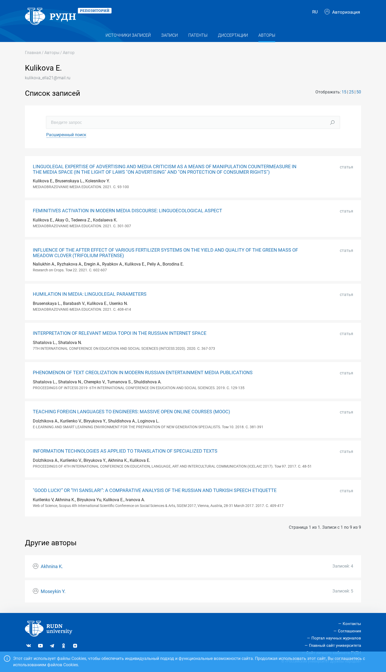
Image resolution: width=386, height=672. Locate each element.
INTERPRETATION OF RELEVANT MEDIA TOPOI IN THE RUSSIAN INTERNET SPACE (119, 333)
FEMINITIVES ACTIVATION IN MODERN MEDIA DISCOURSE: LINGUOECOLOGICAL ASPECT (127, 210)
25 (351, 91)
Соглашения (349, 631)
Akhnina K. (52, 566)
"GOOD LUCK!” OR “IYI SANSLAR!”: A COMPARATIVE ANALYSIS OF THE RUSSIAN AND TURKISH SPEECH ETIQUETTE (155, 490)
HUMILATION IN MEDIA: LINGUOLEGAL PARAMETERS (90, 294)
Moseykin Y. (53, 591)
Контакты (352, 623)
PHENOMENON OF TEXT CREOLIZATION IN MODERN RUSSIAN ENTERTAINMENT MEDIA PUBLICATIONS (143, 372)
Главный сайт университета (335, 645)
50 (358, 91)
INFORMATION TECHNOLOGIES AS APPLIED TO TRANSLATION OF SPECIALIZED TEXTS (125, 451)
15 (344, 91)
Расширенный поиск (66, 134)
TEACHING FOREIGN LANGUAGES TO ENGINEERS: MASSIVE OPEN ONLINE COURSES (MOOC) (131, 411)
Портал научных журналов (336, 638)
